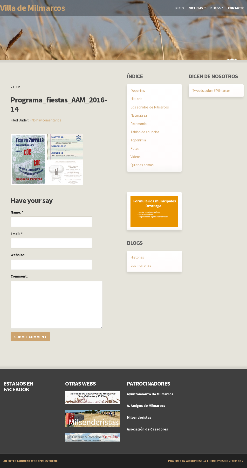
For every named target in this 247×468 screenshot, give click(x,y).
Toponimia (138, 140)
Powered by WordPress (185, 461)
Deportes (137, 90)
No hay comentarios (46, 120)
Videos (135, 156)
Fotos (134, 148)
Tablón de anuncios (144, 132)
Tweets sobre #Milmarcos (211, 90)
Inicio (179, 8)
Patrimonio (138, 123)
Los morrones (140, 265)
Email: (17, 233)
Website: (18, 255)
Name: (17, 212)
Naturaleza (138, 115)
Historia (136, 98)
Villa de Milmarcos (32, 7)
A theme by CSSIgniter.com (224, 461)
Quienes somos (142, 165)
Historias (137, 257)
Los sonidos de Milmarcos (149, 107)
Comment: (19, 276)
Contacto (236, 8)
